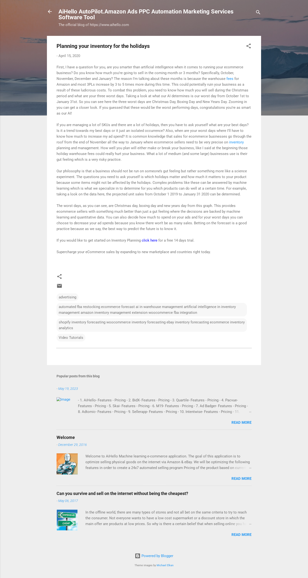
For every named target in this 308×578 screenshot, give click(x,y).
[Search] (258, 13)
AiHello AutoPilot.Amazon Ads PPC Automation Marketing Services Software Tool (145, 14)
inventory (236, 142)
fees (229, 79)
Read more (241, 422)
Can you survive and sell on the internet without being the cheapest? (122, 493)
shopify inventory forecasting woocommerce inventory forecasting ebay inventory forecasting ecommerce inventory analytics (152, 325)
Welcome (66, 437)
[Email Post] (59, 287)
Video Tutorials (71, 337)
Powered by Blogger (157, 556)
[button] (248, 47)
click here (149, 240)
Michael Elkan (165, 565)
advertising (67, 297)
